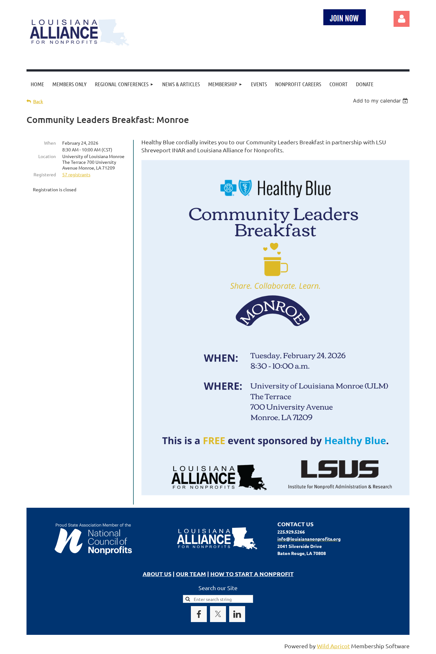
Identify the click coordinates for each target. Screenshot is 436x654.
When (50, 143)
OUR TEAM (191, 573)
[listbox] (381, 100)
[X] (218, 614)
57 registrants (76, 174)
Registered (45, 174)
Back (38, 101)
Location (47, 156)
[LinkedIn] (237, 614)
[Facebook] (199, 614)
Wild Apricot (333, 646)
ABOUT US (157, 573)
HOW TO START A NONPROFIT (252, 573)
